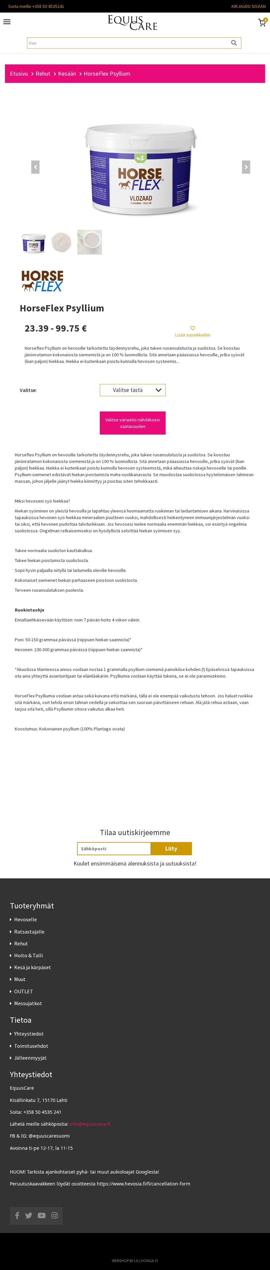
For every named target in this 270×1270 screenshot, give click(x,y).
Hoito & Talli (28, 955)
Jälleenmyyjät (30, 1057)
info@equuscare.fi (90, 1124)
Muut (20, 979)
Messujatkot (28, 1003)
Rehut (21, 943)
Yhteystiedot (29, 1033)
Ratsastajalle (29, 931)
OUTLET (23, 991)
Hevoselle (25, 919)
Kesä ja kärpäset (32, 967)
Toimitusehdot (31, 1045)
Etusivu (19, 73)
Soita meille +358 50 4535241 (36, 6)
